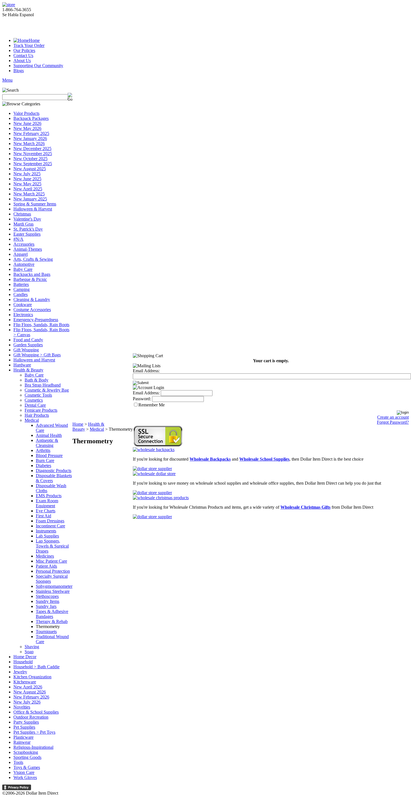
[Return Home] (8, 4)
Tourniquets (46, 631)
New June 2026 (27, 123)
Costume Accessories (32, 309)
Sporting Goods (27, 757)
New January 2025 (30, 198)
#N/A (18, 239)
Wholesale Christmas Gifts (305, 507)
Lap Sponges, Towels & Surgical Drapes (52, 546)
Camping (21, 289)
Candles (20, 294)
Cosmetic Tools (38, 395)
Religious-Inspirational (33, 747)
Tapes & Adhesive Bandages (52, 614)
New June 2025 (27, 178)
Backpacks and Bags (31, 274)
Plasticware (23, 737)
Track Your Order (28, 45)
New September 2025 (32, 163)
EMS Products (49, 495)
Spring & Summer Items (34, 204)
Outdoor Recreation (30, 717)
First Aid (43, 515)
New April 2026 (27, 686)
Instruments (46, 531)
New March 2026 (29, 143)
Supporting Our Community (38, 65)
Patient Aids (46, 566)
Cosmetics (34, 400)
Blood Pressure (49, 455)
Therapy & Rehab (52, 621)
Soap (29, 651)
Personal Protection (53, 571)
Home (34, 40)
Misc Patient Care (51, 561)
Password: (142, 398)
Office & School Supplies (36, 712)
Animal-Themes (27, 249)
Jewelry (20, 671)
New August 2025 (29, 168)
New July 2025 (27, 173)
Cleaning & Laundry (31, 299)
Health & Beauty (28, 370)
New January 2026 (30, 138)
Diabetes (43, 465)
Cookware (22, 304)
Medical (32, 420)
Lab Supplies (47, 536)
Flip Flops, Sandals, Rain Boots (41, 324)
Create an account (393, 417)
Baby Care (22, 269)
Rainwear (21, 742)
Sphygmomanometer (54, 586)
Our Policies (24, 50)
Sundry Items (47, 601)
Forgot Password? (393, 422)
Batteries (21, 284)
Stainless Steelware (53, 591)
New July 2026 (27, 702)
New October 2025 (30, 158)
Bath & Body (36, 380)
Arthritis (43, 450)
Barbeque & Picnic (30, 279)
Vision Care (23, 772)
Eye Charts (45, 510)
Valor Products (26, 113)
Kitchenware (24, 681)
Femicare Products (41, 410)
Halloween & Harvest (32, 209)
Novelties (21, 707)
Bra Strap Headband (43, 385)
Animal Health (49, 435)
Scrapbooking (25, 752)
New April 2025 (27, 188)
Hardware (22, 365)
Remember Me (151, 404)
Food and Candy (28, 339)
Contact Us (23, 55)
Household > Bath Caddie (36, 666)
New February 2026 (31, 697)
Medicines (45, 556)
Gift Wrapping (26, 349)
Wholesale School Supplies (264, 459)
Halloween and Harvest (34, 359)
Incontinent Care (50, 526)
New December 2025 (32, 148)
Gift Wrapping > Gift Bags (37, 354)
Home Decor (24, 656)
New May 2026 (27, 128)
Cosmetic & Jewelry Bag (47, 390)
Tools (18, 762)
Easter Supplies (27, 234)
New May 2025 (27, 183)
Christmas (22, 214)
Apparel (20, 254)
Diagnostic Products (53, 470)
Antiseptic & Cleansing (47, 443)
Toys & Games (26, 767)
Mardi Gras (23, 224)
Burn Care (45, 460)
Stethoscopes (47, 596)
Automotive (23, 264)
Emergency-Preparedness (35, 319)
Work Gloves (25, 777)
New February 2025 (31, 133)
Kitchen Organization (32, 676)
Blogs (18, 70)
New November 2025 (32, 153)
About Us (22, 60)
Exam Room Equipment (47, 503)
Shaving (32, 646)
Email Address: (146, 370)
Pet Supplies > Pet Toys (34, 732)
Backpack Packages (31, 118)
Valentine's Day (27, 219)
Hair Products (37, 415)
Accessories (23, 244)
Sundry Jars (46, 606)
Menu (7, 80)
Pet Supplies (24, 727)
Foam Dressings (50, 520)
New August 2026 (29, 692)
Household (23, 661)
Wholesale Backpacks (210, 459)
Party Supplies (26, 722)
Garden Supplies (28, 344)
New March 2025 (29, 193)
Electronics (23, 314)
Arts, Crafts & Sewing (33, 259)
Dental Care (35, 405)
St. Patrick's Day (28, 229)
